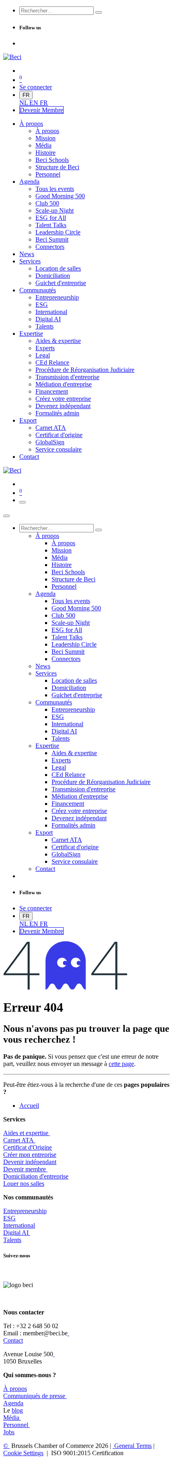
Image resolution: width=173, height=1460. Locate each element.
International (19, 1225)
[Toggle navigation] (22, 502)
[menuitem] (24, 102)
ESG (9, 1218)
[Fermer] (6, 516)
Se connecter (35, 87)
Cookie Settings (23, 1453)
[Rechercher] (98, 12)
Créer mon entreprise (29, 1154)
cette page (121, 1063)
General (132, 1445)
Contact (13, 1340)
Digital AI (16, 1232)
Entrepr (25, 1210)
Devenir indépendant (29, 1161)
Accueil (29, 1105)
